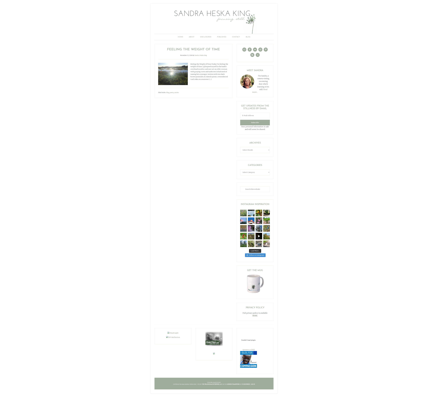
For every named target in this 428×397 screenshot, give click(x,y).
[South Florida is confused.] (266, 236)
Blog (167, 92)
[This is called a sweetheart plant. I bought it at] (266, 213)
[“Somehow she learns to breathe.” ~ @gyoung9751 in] (243, 244)
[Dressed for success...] (266, 228)
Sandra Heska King (214, 21)
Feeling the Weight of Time (193, 49)
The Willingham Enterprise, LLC (212, 384)
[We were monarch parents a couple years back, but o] (259, 213)
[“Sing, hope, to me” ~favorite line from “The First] (243, 236)
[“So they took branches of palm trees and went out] (259, 228)
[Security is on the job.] (251, 220)
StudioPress (246, 384)
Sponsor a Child (249, 350)
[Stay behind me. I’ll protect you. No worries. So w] (266, 244)
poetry (172, 92)
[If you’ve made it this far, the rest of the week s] (259, 244)
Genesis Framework (233, 384)
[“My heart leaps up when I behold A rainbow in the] (251, 213)
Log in (253, 384)
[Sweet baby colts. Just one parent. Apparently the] (251, 236)
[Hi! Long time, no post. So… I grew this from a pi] (266, 220)
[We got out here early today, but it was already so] (243, 228)
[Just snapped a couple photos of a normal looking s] (251, 228)
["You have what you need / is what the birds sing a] (251, 244)
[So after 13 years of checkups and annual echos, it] (259, 220)
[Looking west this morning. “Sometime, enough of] (243, 220)
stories (176, 92)
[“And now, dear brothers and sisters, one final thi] (243, 213)
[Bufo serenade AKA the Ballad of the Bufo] (259, 236)
